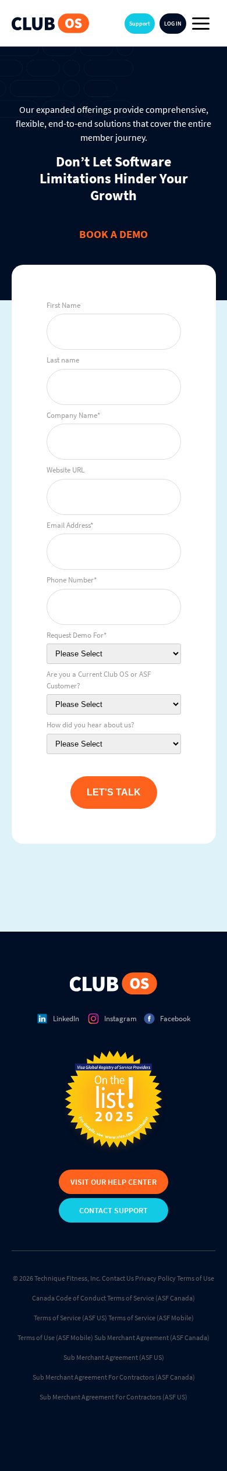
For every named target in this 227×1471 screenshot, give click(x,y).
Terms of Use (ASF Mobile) (55, 1337)
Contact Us (118, 1278)
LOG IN (173, 23)
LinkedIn (66, 1019)
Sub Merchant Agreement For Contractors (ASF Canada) (114, 1377)
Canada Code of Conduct (69, 1298)
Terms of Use (195, 1278)
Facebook (175, 1019)
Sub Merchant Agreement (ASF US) (113, 1357)
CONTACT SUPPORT (113, 1210)
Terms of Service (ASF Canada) (151, 1298)
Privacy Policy (155, 1278)
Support (139, 23)
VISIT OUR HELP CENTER (113, 1182)
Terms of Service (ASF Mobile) (151, 1317)
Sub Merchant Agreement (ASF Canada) (152, 1337)
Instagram (120, 1019)
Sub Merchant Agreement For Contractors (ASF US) (113, 1396)
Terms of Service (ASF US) (70, 1317)
